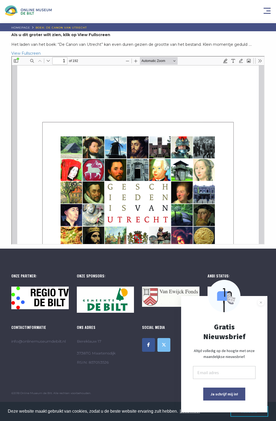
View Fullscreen (26, 53)
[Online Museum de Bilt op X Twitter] (163, 345)
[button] (268, 9)
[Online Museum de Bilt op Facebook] (148, 345)
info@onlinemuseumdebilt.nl (38, 341)
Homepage (20, 27)
